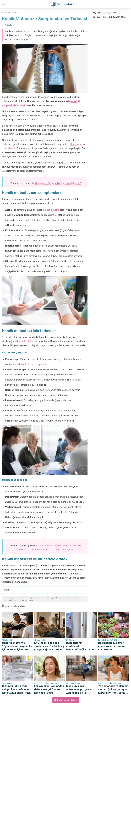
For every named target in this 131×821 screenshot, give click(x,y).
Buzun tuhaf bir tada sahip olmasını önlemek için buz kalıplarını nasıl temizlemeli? (16, 689)
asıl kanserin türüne (23, 341)
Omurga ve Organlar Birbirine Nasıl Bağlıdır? (58, 183)
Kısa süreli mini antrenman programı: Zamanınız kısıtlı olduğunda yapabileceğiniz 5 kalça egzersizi (80, 689)
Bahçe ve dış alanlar (107, 640)
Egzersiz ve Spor (73, 683)
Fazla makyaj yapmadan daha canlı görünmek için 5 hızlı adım (49, 689)
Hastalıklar (13, 12)
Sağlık (4, 12)
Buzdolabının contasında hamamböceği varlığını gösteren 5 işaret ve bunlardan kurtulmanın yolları (80, 646)
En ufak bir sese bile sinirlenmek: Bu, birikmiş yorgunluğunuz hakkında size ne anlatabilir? (49, 646)
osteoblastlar (75, 144)
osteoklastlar (8, 148)
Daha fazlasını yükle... (65, 700)
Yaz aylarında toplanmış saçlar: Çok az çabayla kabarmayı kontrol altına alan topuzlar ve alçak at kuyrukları (113, 689)
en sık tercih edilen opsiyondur (30, 364)
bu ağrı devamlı (51, 209)
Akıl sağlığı (7, 640)
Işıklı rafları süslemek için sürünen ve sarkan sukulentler (112, 646)
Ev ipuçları (71, 640)
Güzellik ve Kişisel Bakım (45, 683)
